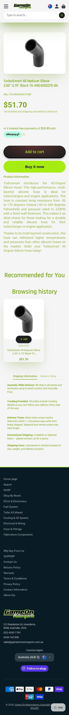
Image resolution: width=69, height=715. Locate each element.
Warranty (9, 573)
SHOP (7, 490)
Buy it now (34, 167)
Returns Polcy (48, 376)
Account (57, 6)
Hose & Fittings (13, 529)
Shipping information (25, 376)
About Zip (9, 595)
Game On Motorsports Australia (32, 704)
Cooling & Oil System (16, 518)
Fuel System (11, 506)
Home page (10, 479)
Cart (63, 6)
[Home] (22, 6)
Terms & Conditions (15, 578)
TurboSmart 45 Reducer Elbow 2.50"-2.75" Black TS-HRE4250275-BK (24, 330)
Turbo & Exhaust (13, 512)
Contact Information (15, 589)
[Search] (62, 15)
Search (8, 484)
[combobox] (35, 15)
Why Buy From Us (14, 550)
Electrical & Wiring (14, 523)
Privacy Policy (12, 584)
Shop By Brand (12, 495)
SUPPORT (9, 556)
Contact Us (10, 561)
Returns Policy (12, 567)
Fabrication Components (18, 534)
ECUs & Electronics (15, 501)
